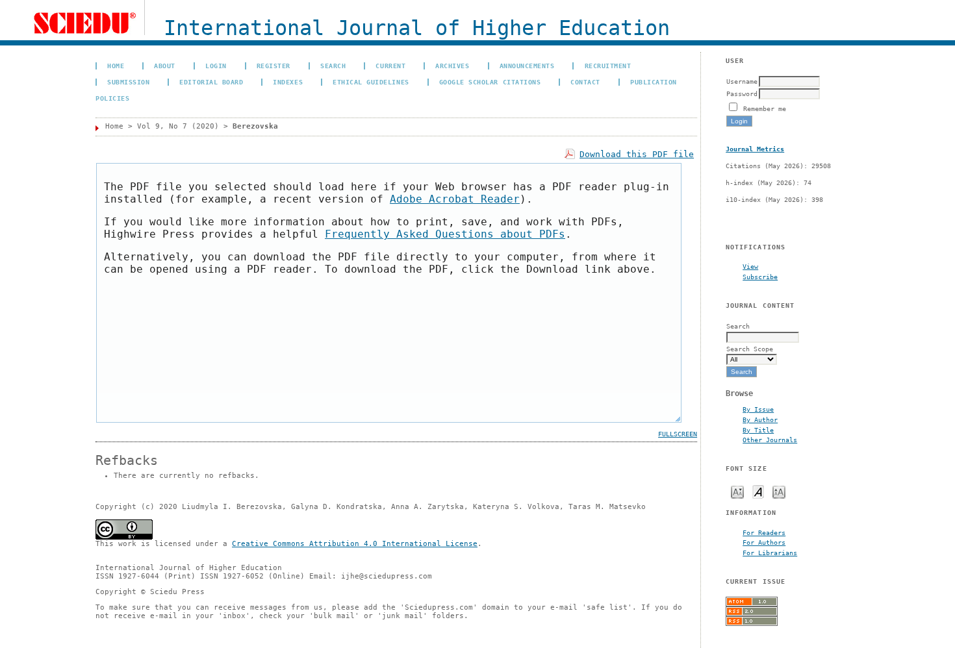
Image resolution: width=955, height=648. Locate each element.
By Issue (758, 409)
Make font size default (758, 491)
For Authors (764, 542)
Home (115, 65)
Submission (128, 82)
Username (742, 81)
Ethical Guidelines (371, 82)
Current (390, 65)
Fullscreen (677, 434)
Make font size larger (778, 491)
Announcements (527, 65)
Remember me (764, 108)
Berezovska (255, 126)
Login (216, 65)
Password (742, 93)
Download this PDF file (636, 154)
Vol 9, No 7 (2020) (178, 126)
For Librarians (770, 552)
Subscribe (760, 276)
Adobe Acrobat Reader (455, 199)
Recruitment (608, 65)
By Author (760, 419)
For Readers (764, 532)
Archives (452, 65)
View (750, 266)
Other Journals (770, 439)
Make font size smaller (737, 491)
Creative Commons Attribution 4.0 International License (355, 544)
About (164, 65)
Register (273, 65)
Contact (585, 82)
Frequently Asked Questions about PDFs (445, 234)
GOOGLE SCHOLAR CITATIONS (490, 82)
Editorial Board (211, 82)
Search (333, 65)
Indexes (288, 82)
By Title (758, 430)
